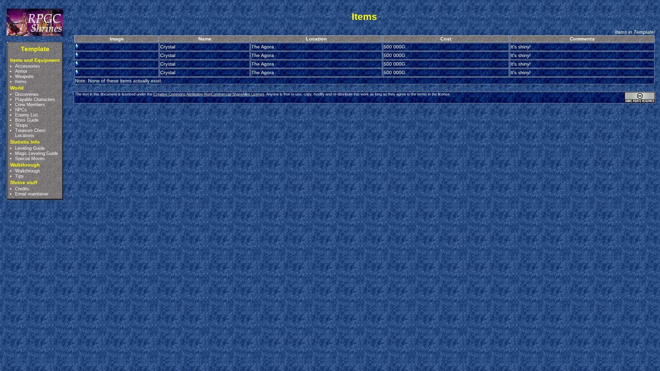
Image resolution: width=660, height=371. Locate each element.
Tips (19, 176)
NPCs (21, 109)
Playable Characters (35, 99)
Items (20, 81)
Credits (22, 188)
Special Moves (30, 158)
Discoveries (26, 94)
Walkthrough (27, 170)
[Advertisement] (364, 123)
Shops (21, 125)
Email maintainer (31, 193)
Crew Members (30, 104)
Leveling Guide (30, 148)
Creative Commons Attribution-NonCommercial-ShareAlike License (208, 94)
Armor (21, 71)
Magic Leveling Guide (36, 153)
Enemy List (26, 114)
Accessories (27, 66)
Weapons (24, 76)
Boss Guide (26, 120)
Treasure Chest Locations (30, 133)
